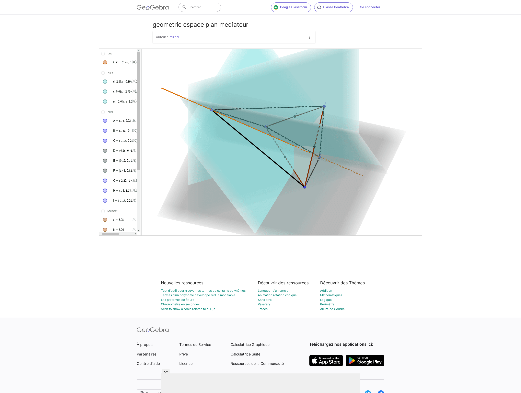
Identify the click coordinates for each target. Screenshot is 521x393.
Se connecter (370, 7)
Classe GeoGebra (336, 7)
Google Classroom (293, 7)
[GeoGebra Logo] (153, 7)
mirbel (174, 37)
